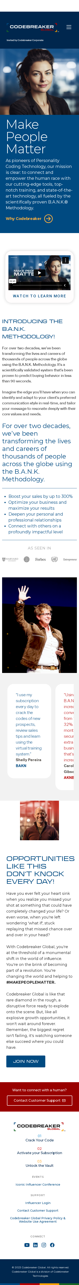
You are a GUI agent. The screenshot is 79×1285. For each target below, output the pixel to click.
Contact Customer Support (37, 1210)
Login (53, 6)
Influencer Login (38, 1203)
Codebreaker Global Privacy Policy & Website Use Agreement (38, 1219)
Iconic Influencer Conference (38, 1184)
